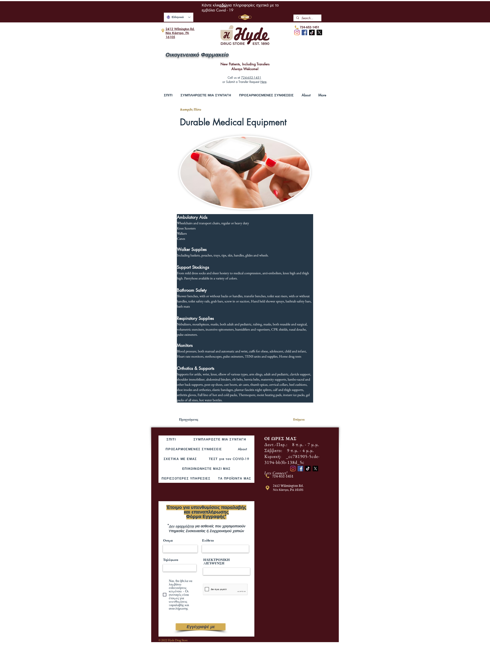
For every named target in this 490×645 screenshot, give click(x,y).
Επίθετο (208, 540)
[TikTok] (312, 32)
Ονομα (168, 540)
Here (263, 82)
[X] (319, 32)
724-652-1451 (251, 78)
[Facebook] (304, 32)
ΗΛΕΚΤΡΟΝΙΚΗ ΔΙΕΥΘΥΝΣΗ (216, 561)
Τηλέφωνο (170, 560)
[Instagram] (297, 32)
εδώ (223, 5)
